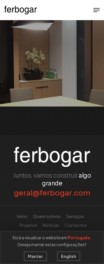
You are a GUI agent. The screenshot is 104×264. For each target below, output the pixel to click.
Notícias (51, 225)
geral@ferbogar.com (52, 192)
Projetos (28, 225)
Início (22, 216)
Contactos (76, 225)
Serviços (75, 216)
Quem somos (47, 216)
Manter (35, 256)
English (68, 256)
